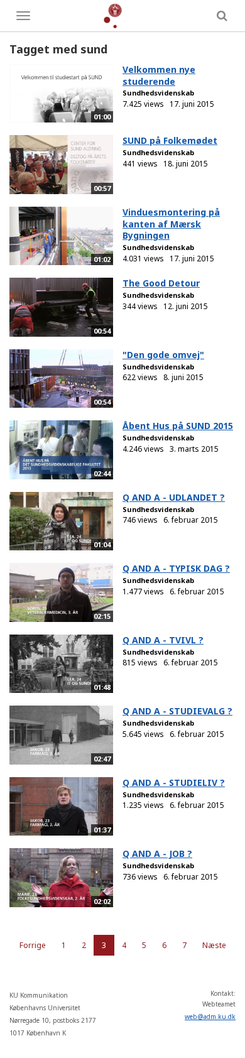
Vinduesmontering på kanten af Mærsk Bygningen (171, 223)
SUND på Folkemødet (169, 140)
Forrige (32, 945)
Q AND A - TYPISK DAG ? (176, 568)
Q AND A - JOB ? (157, 853)
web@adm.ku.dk (210, 1016)
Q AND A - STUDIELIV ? (173, 782)
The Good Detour (161, 283)
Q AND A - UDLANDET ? (173, 497)
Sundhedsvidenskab (158, 92)
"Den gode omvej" (163, 355)
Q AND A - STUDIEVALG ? (177, 711)
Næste (214, 945)
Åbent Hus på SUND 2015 (177, 426)
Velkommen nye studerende (158, 75)
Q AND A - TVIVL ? (163, 640)
